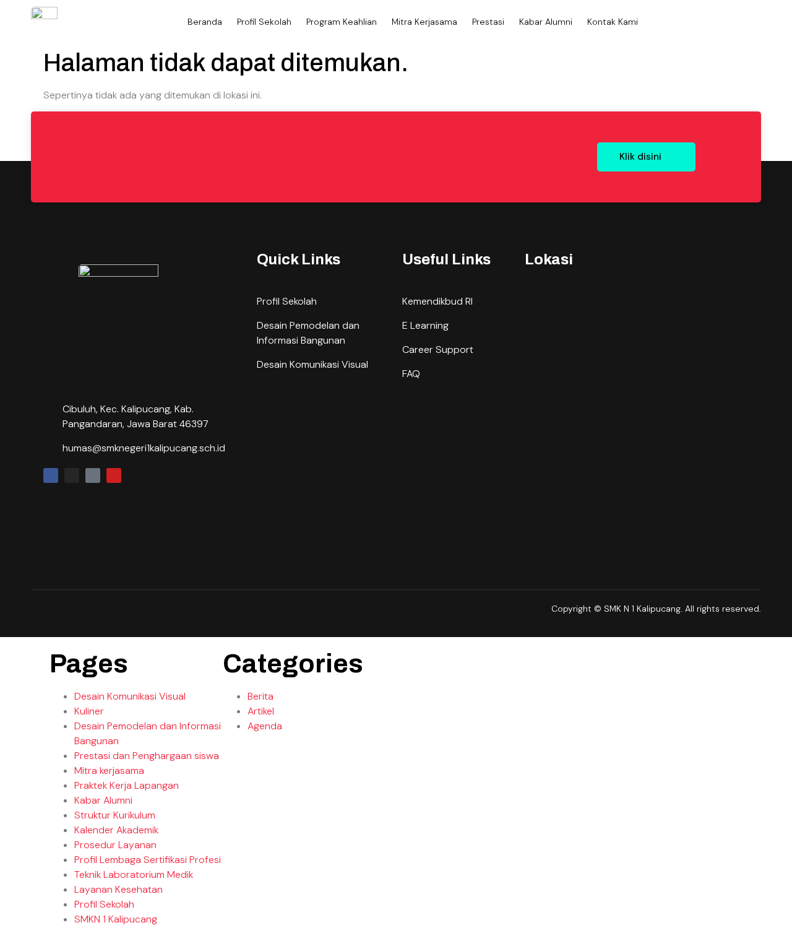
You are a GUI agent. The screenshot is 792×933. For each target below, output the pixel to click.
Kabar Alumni (545, 21)
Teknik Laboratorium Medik (133, 874)
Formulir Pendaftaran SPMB (312, 157)
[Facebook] (50, 475)
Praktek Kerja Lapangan (126, 785)
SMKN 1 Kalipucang (115, 919)
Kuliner (89, 711)
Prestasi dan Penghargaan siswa (146, 755)
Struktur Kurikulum (114, 815)
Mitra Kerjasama (424, 21)
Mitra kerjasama (109, 770)
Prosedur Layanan (115, 844)
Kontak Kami (612, 21)
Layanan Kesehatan (118, 889)
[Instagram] (71, 475)
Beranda (204, 21)
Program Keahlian (341, 21)
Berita (260, 696)
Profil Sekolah (264, 21)
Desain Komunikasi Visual (130, 696)
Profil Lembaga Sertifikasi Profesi (147, 859)
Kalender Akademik (116, 829)
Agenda (265, 725)
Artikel (261, 711)
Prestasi (488, 21)
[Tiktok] (92, 475)
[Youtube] (113, 475)
